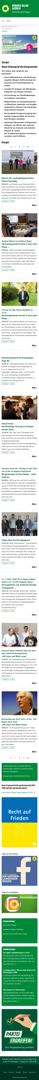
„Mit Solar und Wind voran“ (14, 656)
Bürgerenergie (8, 423)
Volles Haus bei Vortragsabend (16, 540)
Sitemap (18, 1072)
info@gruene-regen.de (27, 1062)
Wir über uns (7, 29)
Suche (25, 1072)
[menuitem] (5, 1072)
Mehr (34, 205)
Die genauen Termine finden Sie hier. (16, 776)
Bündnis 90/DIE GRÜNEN (20, 7)
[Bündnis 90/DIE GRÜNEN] (5, 9)
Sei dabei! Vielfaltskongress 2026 (16, 952)
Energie (4, 31)
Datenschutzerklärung (19, 1077)
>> (28, 146)
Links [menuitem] (19, 1067)
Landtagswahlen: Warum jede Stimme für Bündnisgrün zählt (19, 971)
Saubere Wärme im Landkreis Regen (17, 241)
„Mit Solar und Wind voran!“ (15, 724)
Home (5, 1072)
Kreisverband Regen (9, 26)
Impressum (32, 1072)
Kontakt (11, 1072)
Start (12, 201)
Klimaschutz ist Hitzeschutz (14, 990)
